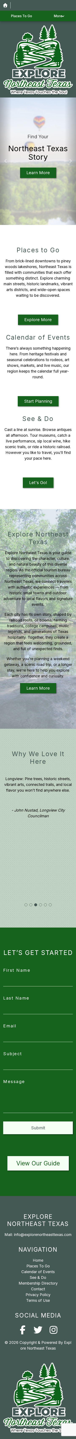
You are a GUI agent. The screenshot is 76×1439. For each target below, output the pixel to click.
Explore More (38, 319)
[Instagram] (53, 1330)
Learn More (38, 172)
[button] (5, 161)
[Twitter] (38, 1330)
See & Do (38, 1277)
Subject (12, 1053)
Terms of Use (38, 1300)
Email (9, 1025)
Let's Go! (38, 482)
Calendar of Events (38, 1272)
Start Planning (38, 401)
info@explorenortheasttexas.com (43, 1234)
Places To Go (21, 16)
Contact (38, 1289)
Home (38, 1260)
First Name (16, 970)
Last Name (16, 998)
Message (14, 1081)
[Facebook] (22, 1330)
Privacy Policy (38, 1294)
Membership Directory (38, 1283)
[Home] (5, 5)
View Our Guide (38, 1163)
